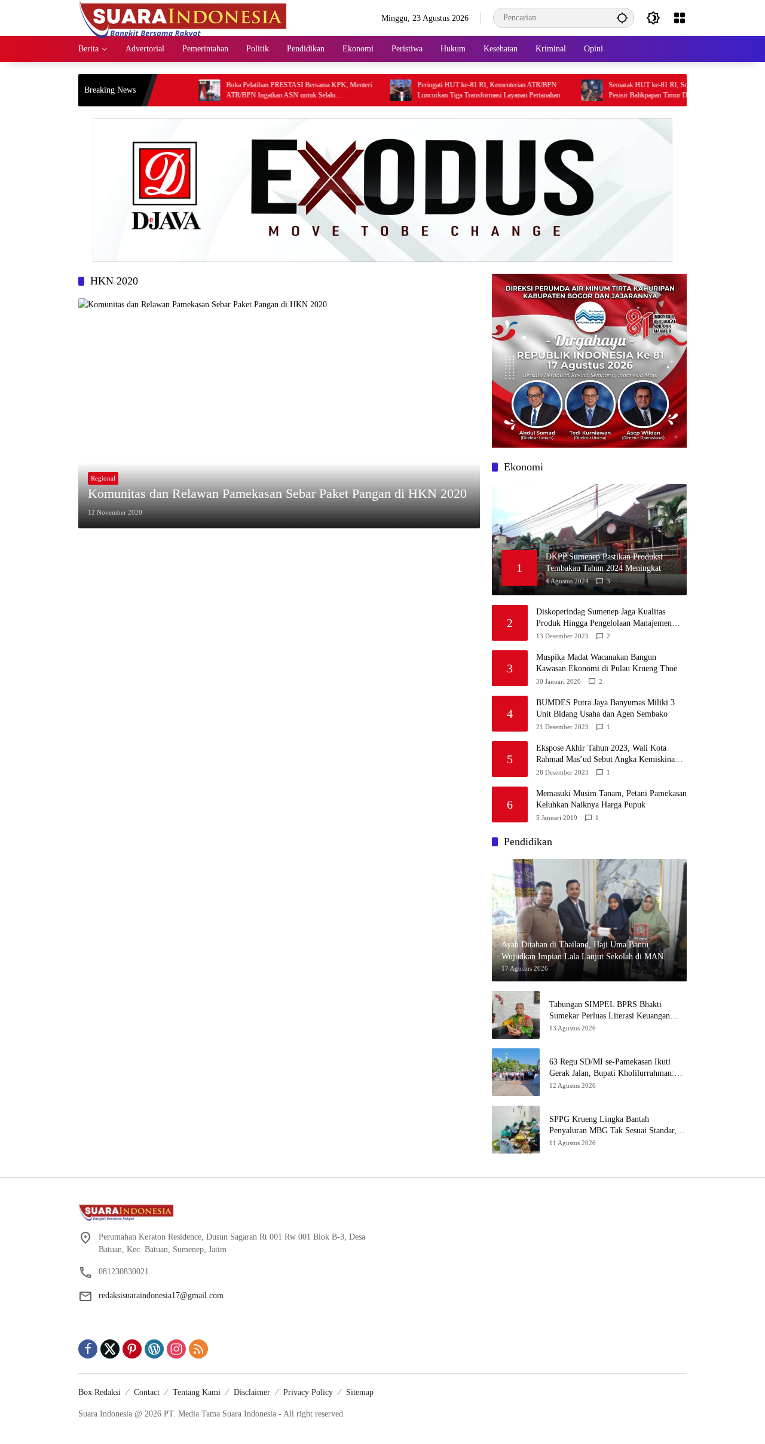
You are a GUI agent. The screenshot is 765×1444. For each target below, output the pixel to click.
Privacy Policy (308, 1392)
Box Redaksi (99, 1392)
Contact (147, 1392)
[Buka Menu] (679, 18)
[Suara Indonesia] (182, 17)
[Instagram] (176, 1349)
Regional (103, 478)
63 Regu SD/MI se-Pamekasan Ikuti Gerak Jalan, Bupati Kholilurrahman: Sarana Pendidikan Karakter (611, 1068)
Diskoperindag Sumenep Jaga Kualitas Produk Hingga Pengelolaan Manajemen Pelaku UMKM (604, 618)
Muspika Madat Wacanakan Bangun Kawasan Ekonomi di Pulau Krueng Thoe (606, 663)
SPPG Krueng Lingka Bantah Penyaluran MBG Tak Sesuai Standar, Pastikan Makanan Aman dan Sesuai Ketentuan (613, 1126)
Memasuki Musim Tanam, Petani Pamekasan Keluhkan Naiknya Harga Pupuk (611, 799)
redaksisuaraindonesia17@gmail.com (161, 1295)
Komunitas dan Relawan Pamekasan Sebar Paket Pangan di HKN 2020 (277, 493)
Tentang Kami (197, 1392)
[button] (622, 17)
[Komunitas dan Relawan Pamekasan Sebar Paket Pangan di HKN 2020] (279, 413)
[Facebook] (87, 1349)
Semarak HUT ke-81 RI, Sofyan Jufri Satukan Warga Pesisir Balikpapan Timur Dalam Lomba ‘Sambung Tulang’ (358, 90)
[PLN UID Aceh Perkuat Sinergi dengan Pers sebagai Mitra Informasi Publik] (648, 90)
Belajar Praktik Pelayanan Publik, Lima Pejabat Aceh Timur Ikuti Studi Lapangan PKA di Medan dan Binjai (548, 90)
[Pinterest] (132, 1349)
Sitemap (360, 1392)
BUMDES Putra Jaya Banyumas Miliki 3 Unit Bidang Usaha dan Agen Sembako (605, 708)
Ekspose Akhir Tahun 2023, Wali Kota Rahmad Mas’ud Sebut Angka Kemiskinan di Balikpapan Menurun (607, 755)
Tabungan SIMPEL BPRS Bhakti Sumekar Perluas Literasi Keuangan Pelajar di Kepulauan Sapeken (609, 1011)
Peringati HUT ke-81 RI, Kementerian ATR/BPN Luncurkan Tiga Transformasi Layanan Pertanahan (162, 90)
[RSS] (198, 1349)
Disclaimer (252, 1392)
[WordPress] (154, 1349)
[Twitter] (110, 1349)
